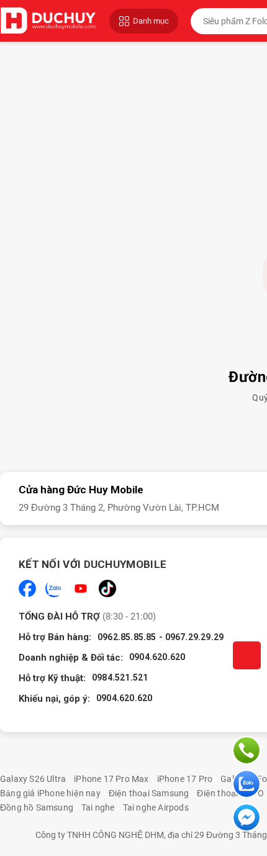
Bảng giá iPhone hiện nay (50, 793)
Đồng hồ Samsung (36, 807)
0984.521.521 (120, 677)
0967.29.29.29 (194, 637)
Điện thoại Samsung (149, 793)
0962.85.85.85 (126, 637)
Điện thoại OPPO (230, 793)
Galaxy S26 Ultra (33, 779)
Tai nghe (98, 807)
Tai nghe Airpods (156, 807)
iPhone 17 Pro (185, 779)
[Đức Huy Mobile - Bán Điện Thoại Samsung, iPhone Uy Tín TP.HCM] (48, 20)
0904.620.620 (157, 657)
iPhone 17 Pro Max (111, 779)
